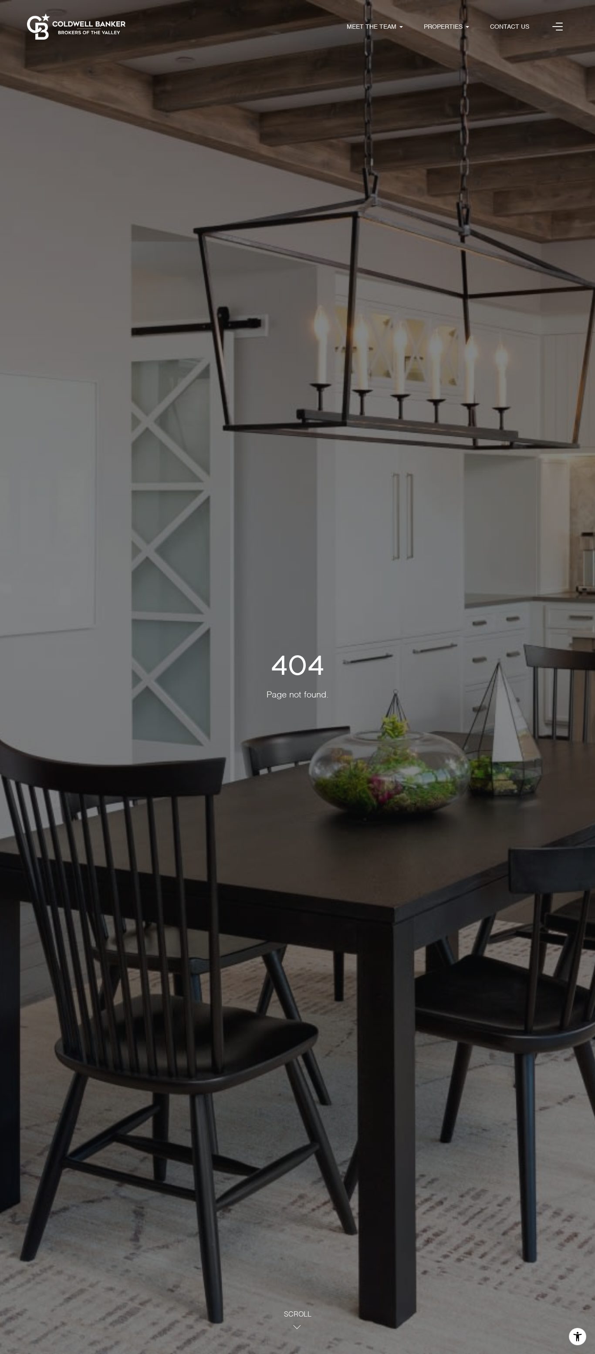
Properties (443, 27)
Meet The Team (371, 27)
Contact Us (509, 27)
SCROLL (297, 1314)
